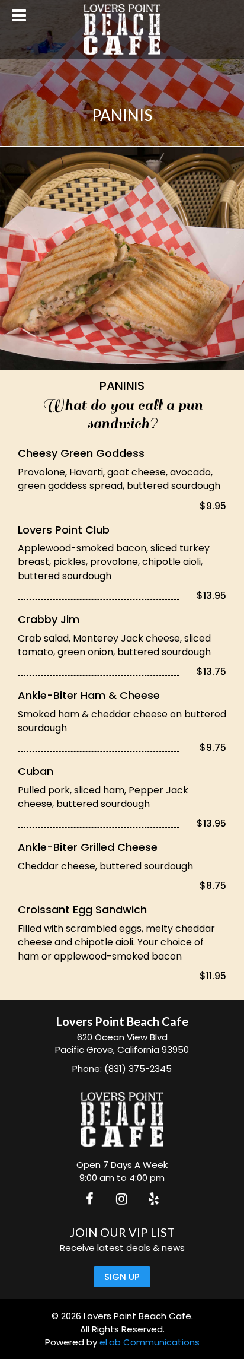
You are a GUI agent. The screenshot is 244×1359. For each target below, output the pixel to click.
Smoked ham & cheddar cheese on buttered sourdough (122, 721)
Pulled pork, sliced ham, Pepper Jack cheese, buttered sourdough (103, 797)
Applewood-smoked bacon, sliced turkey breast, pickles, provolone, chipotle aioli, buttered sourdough (114, 561)
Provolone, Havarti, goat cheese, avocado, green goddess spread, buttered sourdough (119, 479)
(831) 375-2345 (138, 1068)
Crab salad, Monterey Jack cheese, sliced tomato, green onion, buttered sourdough (114, 645)
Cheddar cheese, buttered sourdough (105, 866)
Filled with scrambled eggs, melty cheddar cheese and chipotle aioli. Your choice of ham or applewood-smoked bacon (116, 942)
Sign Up (122, 1277)
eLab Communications (149, 1342)
